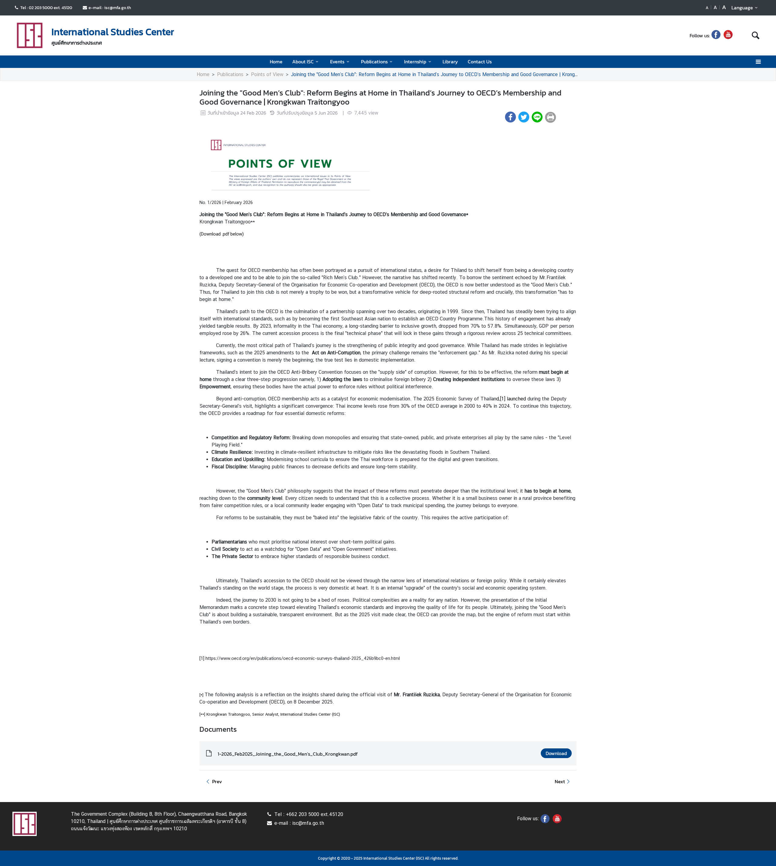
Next (560, 781)
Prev (217, 781)
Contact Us (480, 61)
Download (556, 753)
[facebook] (716, 35)
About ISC (303, 61)
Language (742, 7)
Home (276, 61)
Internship (415, 61)
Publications (374, 61)
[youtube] (728, 35)
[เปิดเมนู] (758, 61)
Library (450, 61)
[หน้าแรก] (29, 36)
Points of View (267, 74)
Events (337, 61)
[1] (502, 399)
